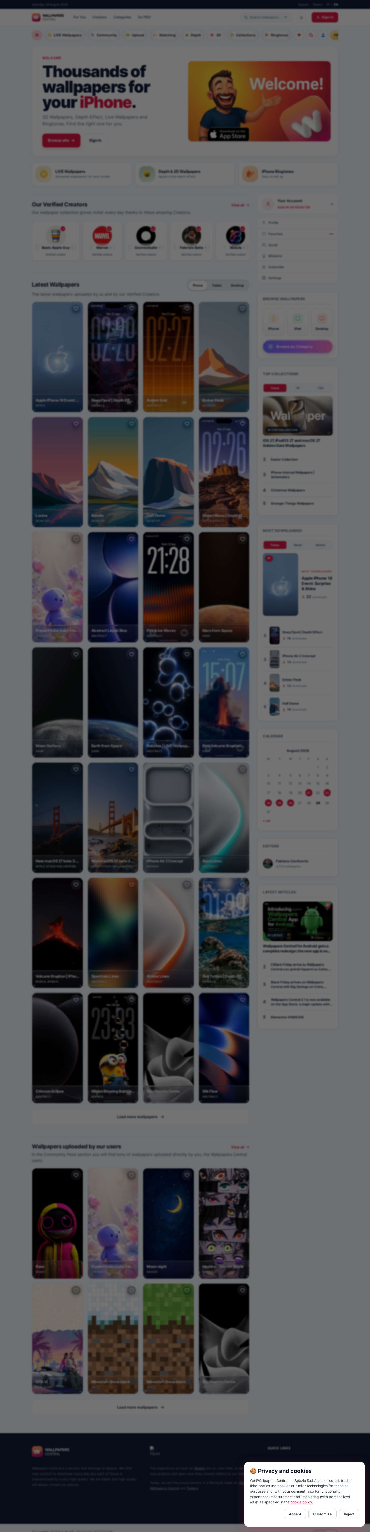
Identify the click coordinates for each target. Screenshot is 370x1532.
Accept (295, 1514)
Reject (349, 1514)
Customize (322, 1514)
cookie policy (301, 1502)
